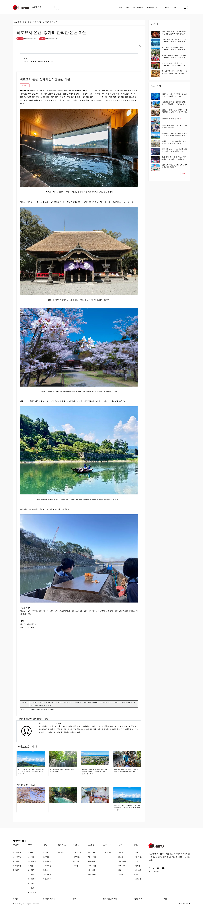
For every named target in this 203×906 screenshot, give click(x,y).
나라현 (120, 870)
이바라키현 (137, 879)
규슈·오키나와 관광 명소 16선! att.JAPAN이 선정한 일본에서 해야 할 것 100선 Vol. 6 (94, 771)
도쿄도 (135, 861)
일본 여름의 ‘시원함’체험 (171, 119)
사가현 (45, 852)
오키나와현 (107, 852)
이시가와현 (32, 879)
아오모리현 (92, 874)
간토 (135, 845)
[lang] (175, 7)
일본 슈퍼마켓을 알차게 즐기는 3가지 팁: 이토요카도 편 (174, 166)
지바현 (135, 852)
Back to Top (183, 904)
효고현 (120, 857)
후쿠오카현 (47, 870)
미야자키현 (47, 861)
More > (184, 173)
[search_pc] (57, 7)
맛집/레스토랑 (138, 7)
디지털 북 (165, 7)
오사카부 (121, 866)
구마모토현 (47, 866)
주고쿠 (16, 845)
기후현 (30, 866)
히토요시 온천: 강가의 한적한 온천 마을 (38, 61)
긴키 (120, 845)
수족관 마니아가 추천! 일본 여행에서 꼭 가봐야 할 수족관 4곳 (174, 95)
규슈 (45, 845)
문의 (74, 899)
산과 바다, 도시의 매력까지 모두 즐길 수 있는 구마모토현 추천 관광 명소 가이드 (31, 771)
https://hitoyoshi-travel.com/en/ (42, 709)
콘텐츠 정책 (137, 899)
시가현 (120, 874)
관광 (120, 7)
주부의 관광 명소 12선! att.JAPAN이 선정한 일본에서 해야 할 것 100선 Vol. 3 (174, 33)
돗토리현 (16, 870)
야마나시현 (32, 861)
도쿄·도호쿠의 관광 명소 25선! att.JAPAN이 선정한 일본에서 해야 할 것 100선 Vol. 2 (174, 64)
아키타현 (91, 870)
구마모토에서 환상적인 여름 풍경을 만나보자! (62, 770)
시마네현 (16, 861)
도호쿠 (91, 845)
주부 (30, 845)
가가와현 (76, 861)
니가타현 (31, 874)
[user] (185, 7)
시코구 (76, 845)
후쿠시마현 (92, 866)
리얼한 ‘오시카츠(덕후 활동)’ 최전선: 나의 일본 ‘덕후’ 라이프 (174, 142)
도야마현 (31, 857)
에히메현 (76, 857)
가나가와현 (137, 870)
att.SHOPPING (153, 872)
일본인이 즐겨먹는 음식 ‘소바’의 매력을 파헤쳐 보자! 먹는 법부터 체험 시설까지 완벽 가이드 (174, 111)
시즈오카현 (32, 892)
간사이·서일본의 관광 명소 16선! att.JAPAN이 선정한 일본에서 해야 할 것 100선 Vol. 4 (174, 41)
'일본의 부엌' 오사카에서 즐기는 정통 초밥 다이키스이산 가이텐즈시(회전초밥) (174, 72)
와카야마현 (122, 861)
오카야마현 (17, 857)
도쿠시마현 (77, 852)
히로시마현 (17, 866)
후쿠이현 (31, 883)
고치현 (75, 866)
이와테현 (91, 861)
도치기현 (136, 866)
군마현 (135, 874)
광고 (165, 899)
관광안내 (16, 899)
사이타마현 (137, 857)
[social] (136, 46)
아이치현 (31, 870)
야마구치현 (17, 852)
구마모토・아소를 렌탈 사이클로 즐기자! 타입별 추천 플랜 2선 (126, 770)
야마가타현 (92, 857)
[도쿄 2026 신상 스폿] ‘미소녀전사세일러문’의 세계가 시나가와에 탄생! (174, 158)
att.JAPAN (17, 22)
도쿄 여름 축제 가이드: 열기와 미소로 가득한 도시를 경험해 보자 (174, 150)
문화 (127, 7)
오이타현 (46, 857)
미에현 (30, 852)
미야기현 (91, 852)
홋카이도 (62, 845)
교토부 (120, 852)
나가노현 (31, 888)
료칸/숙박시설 (152, 7)
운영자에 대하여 (49, 899)
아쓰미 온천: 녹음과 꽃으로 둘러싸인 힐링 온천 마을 (174, 126)
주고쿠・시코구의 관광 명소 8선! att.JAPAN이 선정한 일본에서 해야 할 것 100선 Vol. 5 (174, 56)
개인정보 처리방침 (110, 899)
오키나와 (107, 845)
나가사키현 (47, 874)
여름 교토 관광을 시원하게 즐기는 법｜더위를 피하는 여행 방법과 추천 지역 (174, 103)
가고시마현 (47, 879)
